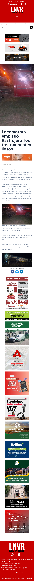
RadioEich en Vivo (14, 4)
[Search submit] (32, 28)
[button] (17, 17)
